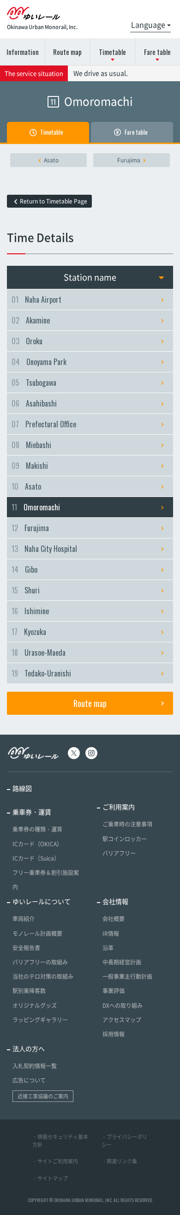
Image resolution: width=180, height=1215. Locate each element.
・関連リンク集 (119, 1161)
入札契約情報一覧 (34, 1066)
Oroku (27, 341)
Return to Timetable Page (53, 201)
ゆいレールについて (41, 901)
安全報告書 (26, 948)
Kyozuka (29, 631)
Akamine (31, 320)
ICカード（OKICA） (37, 844)
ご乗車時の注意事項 (127, 824)
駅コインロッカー (124, 839)
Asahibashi (34, 403)
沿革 (108, 948)
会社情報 (115, 901)
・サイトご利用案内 (55, 1161)
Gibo (24, 569)
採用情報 (113, 1034)
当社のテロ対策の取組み (42, 976)
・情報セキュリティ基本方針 (60, 1141)
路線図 (22, 788)
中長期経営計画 (121, 962)
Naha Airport (36, 299)
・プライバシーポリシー (124, 1141)
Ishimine (30, 610)
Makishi (30, 465)
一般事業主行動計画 (127, 976)
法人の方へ (28, 1048)
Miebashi (31, 444)
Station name (90, 277)
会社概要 (113, 919)
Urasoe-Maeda (39, 652)
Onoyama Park (39, 361)
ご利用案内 (118, 806)
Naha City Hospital (44, 548)
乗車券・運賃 (31, 811)
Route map (67, 52)
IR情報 (110, 933)
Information (22, 52)
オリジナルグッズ (34, 1005)
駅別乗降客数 (29, 991)
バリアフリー (119, 853)
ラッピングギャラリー (40, 1020)
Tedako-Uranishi (41, 673)
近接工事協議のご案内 (43, 1096)
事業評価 (113, 991)
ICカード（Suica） (36, 858)
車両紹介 (23, 919)
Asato (51, 160)
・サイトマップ (50, 1178)
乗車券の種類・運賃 (37, 829)
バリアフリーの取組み (40, 962)
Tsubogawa (34, 382)
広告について (29, 1080)
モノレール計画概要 (37, 933)
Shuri (26, 590)
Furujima (128, 160)
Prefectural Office (44, 424)
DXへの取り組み (122, 1005)
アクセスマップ (121, 1020)
